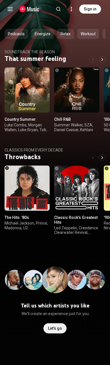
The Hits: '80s (17, 217)
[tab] (16, 34)
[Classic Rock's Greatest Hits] (76, 188)
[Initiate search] (58, 9)
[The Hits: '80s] (27, 188)
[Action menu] (43, 75)
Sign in (90, 9)
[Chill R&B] (76, 90)
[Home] (29, 9)
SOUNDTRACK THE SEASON (30, 52)
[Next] (102, 59)
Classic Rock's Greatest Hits (76, 220)
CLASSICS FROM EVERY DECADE (34, 150)
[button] (40, 103)
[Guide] (10, 9)
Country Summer (20, 119)
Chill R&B (62, 119)
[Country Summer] (27, 90)
